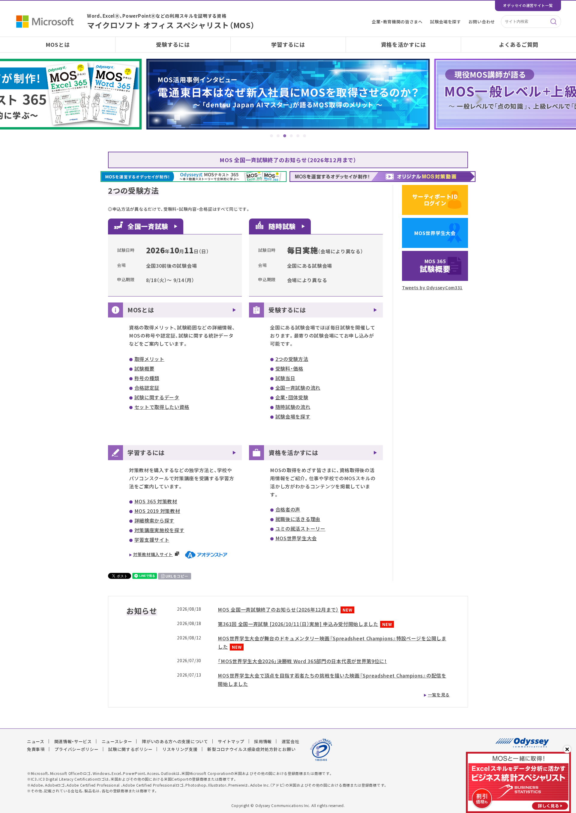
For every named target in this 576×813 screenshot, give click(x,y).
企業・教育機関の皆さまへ (397, 22)
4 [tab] (291, 135)
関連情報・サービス (73, 741)
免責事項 (36, 749)
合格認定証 (147, 387)
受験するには (173, 44)
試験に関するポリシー (130, 749)
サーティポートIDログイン (435, 199)
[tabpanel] (288, 94)
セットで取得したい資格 (162, 406)
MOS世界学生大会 (296, 538)
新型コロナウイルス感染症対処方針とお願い (251, 749)
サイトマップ (231, 741)
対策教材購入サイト (153, 554)
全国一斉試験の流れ (297, 387)
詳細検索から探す (154, 520)
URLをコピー (177, 576)
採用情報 (263, 741)
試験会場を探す (445, 22)
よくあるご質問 (518, 44)
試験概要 (144, 368)
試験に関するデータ (156, 397)
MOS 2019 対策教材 (157, 510)
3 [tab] (284, 135)
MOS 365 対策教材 (155, 501)
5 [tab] (297, 135)
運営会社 (290, 741)
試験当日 (285, 378)
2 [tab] (278, 135)
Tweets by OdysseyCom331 (432, 287)
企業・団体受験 (291, 397)
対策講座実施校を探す (159, 530)
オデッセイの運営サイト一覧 (528, 5)
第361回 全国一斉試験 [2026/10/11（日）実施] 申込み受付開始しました (298, 623)
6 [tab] (304, 135)
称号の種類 (147, 378)
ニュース (35, 741)
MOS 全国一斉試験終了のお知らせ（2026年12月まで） (288, 160)
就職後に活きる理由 (297, 519)
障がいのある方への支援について (175, 741)
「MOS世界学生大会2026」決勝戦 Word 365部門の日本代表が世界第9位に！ (302, 661)
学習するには (288, 44)
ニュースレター (117, 741)
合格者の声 (288, 509)
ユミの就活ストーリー (300, 528)
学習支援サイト (152, 539)
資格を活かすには (403, 44)
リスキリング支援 (180, 749)
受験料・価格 (289, 368)
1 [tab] (271, 135)
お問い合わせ (482, 22)
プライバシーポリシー (77, 749)
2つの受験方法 (291, 358)
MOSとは (58, 44)
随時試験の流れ (292, 406)
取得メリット (149, 358)
